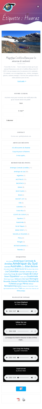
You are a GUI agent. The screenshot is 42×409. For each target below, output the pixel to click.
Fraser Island (23, 276)
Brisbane (12, 269)
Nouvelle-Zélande (10, 281)
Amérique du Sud (19, 172)
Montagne (33, 279)
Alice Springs (9, 261)
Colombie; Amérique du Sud (28, 272)
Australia (7, 267)
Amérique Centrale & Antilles (19, 168)
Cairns (36, 269)
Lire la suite (21, 81)
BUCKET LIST (19, 199)
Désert (6, 276)
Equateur (20, 218)
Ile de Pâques (19, 226)
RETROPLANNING (20, 246)
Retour (31, 284)
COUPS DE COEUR (19, 214)
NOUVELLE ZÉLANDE (20, 234)
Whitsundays (21, 291)
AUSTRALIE (19, 179)
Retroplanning (10, 286)
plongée (19, 284)
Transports (25, 286)
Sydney (19, 286)
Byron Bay (31, 269)
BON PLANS (20, 191)
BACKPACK (20, 183)
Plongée (20, 242)
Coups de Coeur (30, 273)
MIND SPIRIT (19, 230)
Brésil (20, 195)
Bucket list (23, 269)
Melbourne (18, 279)
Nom (21, 103)
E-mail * (21, 111)
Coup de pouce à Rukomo (21, 152)
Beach (23, 266)
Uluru (23, 288)
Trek (20, 288)
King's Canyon (10, 279)
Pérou (20, 238)
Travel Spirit (31, 286)
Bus (28, 269)
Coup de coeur (16, 274)
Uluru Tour (29, 288)
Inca (5, 279)
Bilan (27, 266)
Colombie (19, 207)
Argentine (20, 175)
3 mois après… (21, 155)
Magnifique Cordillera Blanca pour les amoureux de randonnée (21, 59)
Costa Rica (19, 211)
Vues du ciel (35, 288)
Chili (20, 203)
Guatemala (20, 222)
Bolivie (20, 187)
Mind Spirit (25, 279)
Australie (15, 266)
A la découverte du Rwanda (21, 148)
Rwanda (20, 250)
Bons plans (6, 269)
